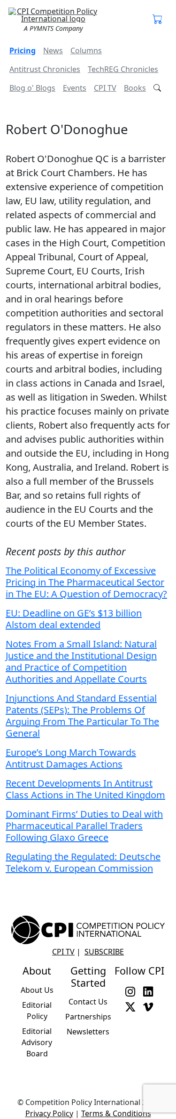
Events (74, 88)
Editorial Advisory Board (37, 1042)
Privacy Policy (49, 1113)
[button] (158, 19)
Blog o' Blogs (32, 88)
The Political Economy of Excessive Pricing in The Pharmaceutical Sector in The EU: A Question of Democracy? (86, 582)
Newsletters (88, 1031)
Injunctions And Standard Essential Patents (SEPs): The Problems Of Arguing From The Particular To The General (82, 715)
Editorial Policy (37, 1010)
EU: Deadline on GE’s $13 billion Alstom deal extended (74, 619)
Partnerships (88, 1016)
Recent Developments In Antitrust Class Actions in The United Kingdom (85, 789)
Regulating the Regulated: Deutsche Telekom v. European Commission (83, 862)
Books (135, 88)
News (53, 50)
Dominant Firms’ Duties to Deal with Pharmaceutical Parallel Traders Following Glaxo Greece (84, 826)
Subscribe (104, 952)
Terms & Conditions (116, 1113)
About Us (37, 990)
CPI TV (105, 88)
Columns (86, 50)
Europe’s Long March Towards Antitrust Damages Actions (71, 758)
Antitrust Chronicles (44, 69)
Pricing (22, 50)
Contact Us (88, 1002)
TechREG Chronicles (123, 69)
